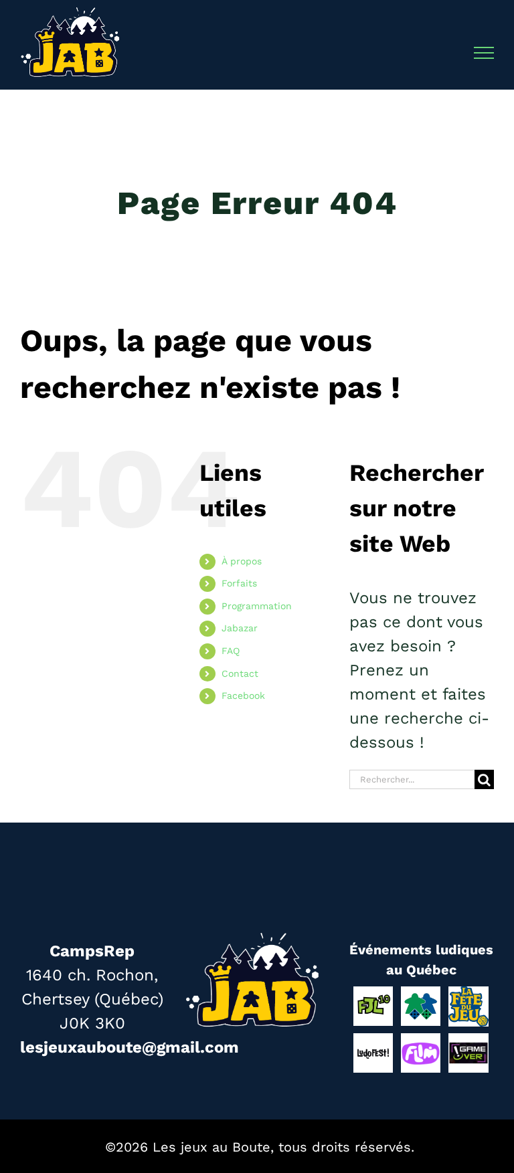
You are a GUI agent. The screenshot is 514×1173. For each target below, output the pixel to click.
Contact (240, 673)
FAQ (231, 650)
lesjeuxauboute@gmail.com (129, 1047)
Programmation (257, 606)
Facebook (243, 695)
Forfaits (239, 583)
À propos (242, 561)
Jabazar (240, 628)
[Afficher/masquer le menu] (484, 53)
